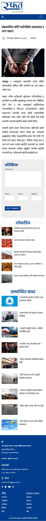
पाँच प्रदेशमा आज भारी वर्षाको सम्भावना (31, 422)
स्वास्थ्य (28, 500)
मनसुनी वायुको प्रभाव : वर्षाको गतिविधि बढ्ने (31, 330)
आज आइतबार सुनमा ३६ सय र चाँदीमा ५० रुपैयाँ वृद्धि (28, 265)
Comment (9, 169)
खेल (3, 511)
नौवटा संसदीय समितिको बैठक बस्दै (31, 361)
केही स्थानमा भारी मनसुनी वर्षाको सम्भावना (29, 376)
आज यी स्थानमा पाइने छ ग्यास (24, 240)
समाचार (33, 38)
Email (20, 194)
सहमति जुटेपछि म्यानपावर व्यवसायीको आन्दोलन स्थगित (27, 254)
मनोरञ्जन (4, 504)
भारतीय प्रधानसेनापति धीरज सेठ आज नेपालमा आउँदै (27, 230)
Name (7, 194)
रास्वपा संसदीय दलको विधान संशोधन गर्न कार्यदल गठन (30, 391)
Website (34, 194)
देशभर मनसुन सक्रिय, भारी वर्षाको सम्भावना (29, 275)
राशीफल (4, 500)
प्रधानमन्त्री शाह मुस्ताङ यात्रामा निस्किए (31, 314)
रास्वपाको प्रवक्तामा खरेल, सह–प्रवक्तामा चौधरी (31, 299)
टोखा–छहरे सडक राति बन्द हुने (31, 406)
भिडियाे (4, 508)
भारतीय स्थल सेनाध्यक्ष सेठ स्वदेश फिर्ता (30, 345)
